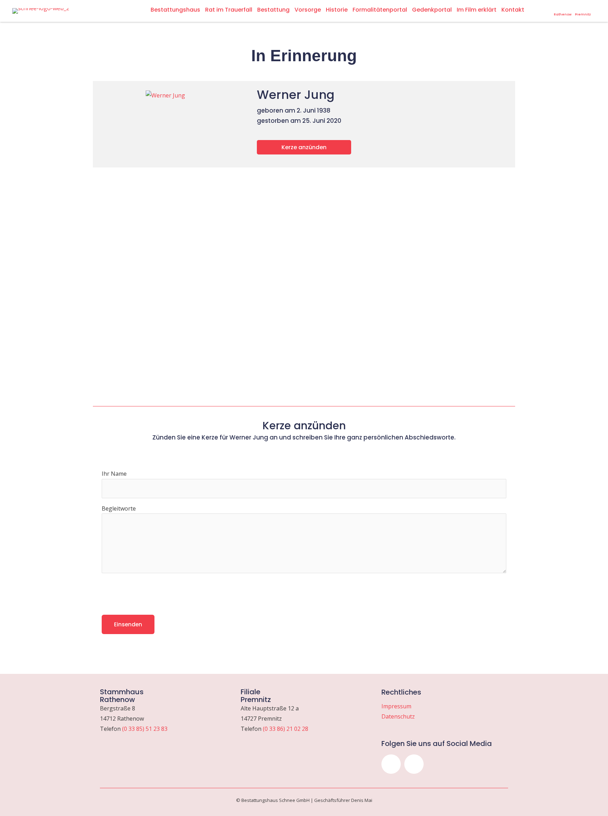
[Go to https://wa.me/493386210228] (583, 11)
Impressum (396, 706)
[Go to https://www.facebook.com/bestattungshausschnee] (547, 8)
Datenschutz (398, 716)
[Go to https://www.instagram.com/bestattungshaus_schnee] (538, 8)
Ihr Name (114, 473)
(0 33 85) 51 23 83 (144, 729)
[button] (391, 764)
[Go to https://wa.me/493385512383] (562, 11)
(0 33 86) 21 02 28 (285, 729)
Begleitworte (119, 508)
